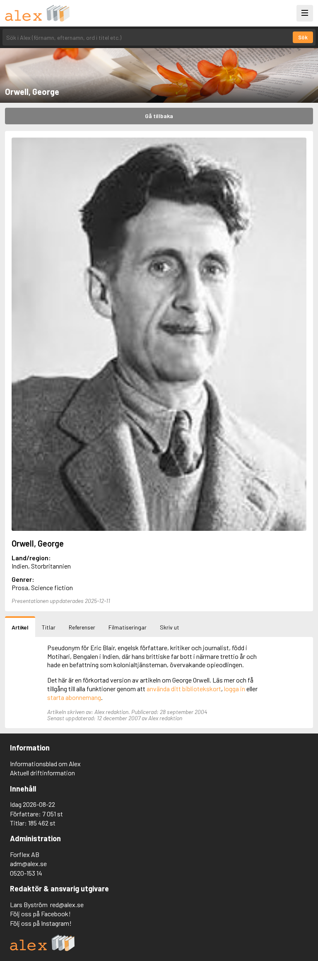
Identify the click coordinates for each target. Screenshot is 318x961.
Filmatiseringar (127, 627)
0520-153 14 (26, 873)
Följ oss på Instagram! (41, 923)
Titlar (48, 627)
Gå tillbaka (159, 115)
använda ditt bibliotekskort (184, 688)
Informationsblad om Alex (45, 763)
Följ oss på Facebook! (40, 913)
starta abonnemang (74, 697)
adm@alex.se (28, 863)
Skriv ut (169, 627)
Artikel (20, 627)
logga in (234, 688)
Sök (303, 37)
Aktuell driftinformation (42, 773)
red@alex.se (67, 904)
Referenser (82, 627)
